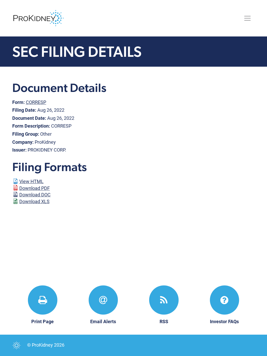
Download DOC (35, 194)
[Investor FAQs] (224, 300)
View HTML (31, 181)
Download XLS (34, 201)
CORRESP (36, 102)
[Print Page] (42, 300)
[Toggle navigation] (247, 18)
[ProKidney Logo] (39, 18)
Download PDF (34, 188)
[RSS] (164, 300)
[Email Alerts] (103, 300)
